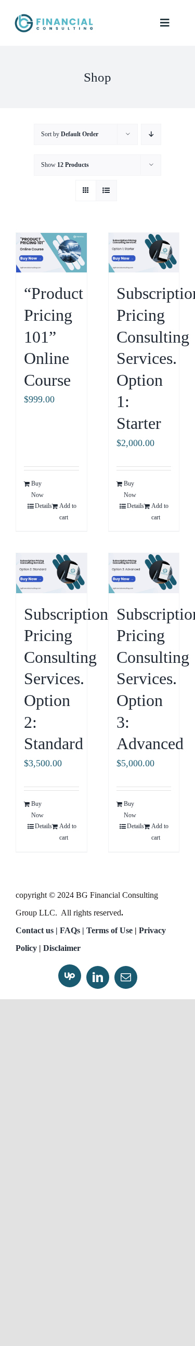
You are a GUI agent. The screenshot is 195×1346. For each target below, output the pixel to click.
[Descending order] (151, 134)
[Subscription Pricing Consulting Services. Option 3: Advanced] (144, 573)
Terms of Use (109, 930)
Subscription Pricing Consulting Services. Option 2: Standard (66, 679)
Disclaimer (62, 948)
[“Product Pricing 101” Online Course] (51, 252)
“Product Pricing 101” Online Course (53, 336)
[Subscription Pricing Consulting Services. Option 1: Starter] (144, 252)
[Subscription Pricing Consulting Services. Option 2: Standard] (51, 573)
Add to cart (67, 511)
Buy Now (37, 489)
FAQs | (73, 930)
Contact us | (37, 930)
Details (43, 505)
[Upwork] (69, 975)
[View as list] (106, 190)
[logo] (53, 17)
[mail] (125, 977)
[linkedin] (97, 977)
